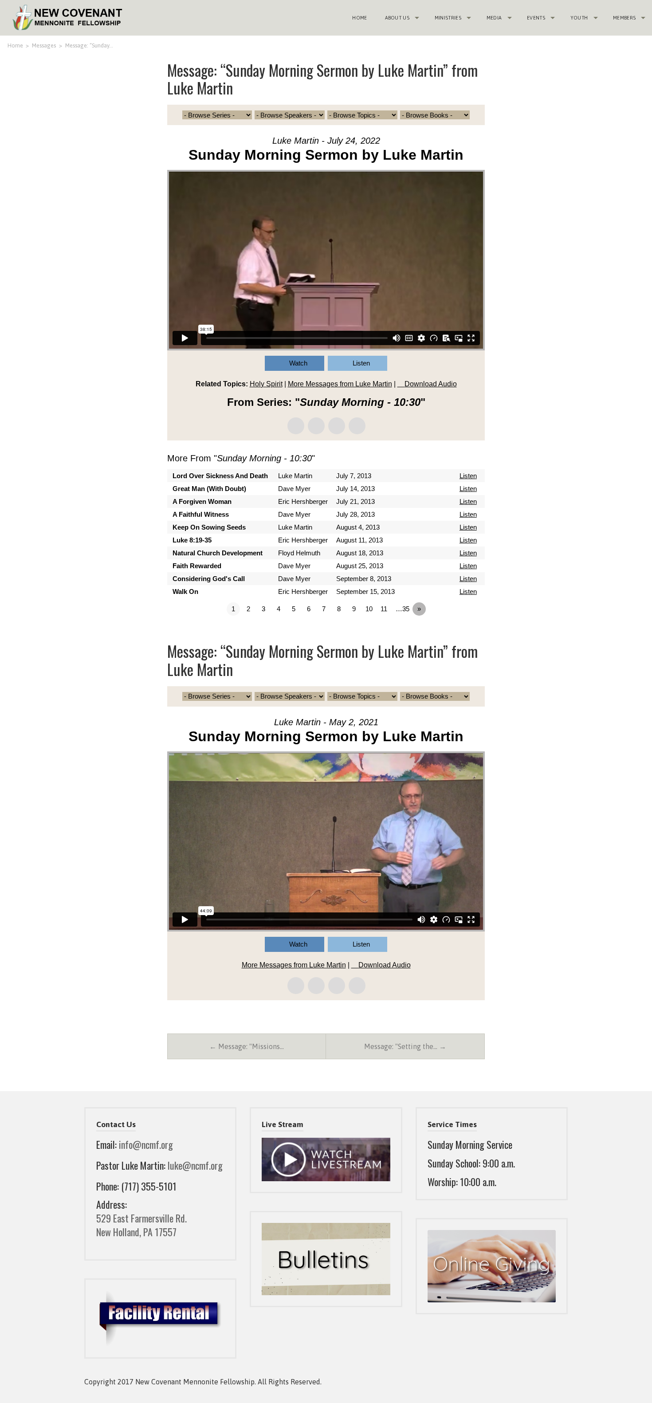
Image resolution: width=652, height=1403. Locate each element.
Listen (361, 363)
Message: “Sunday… (89, 45)
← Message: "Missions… (246, 1046)
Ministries (448, 17)
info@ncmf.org (146, 1144)
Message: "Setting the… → (405, 1046)
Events (536, 17)
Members (624, 17)
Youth (579, 17)
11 (384, 609)
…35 (402, 609)
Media (494, 17)
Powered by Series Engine (452, 633)
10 (369, 609)
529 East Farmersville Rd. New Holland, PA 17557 (141, 1225)
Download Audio (431, 384)
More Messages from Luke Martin (340, 384)
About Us (397, 17)
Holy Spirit (266, 384)
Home (359, 17)
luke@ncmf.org (195, 1165)
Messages (44, 45)
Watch (298, 363)
